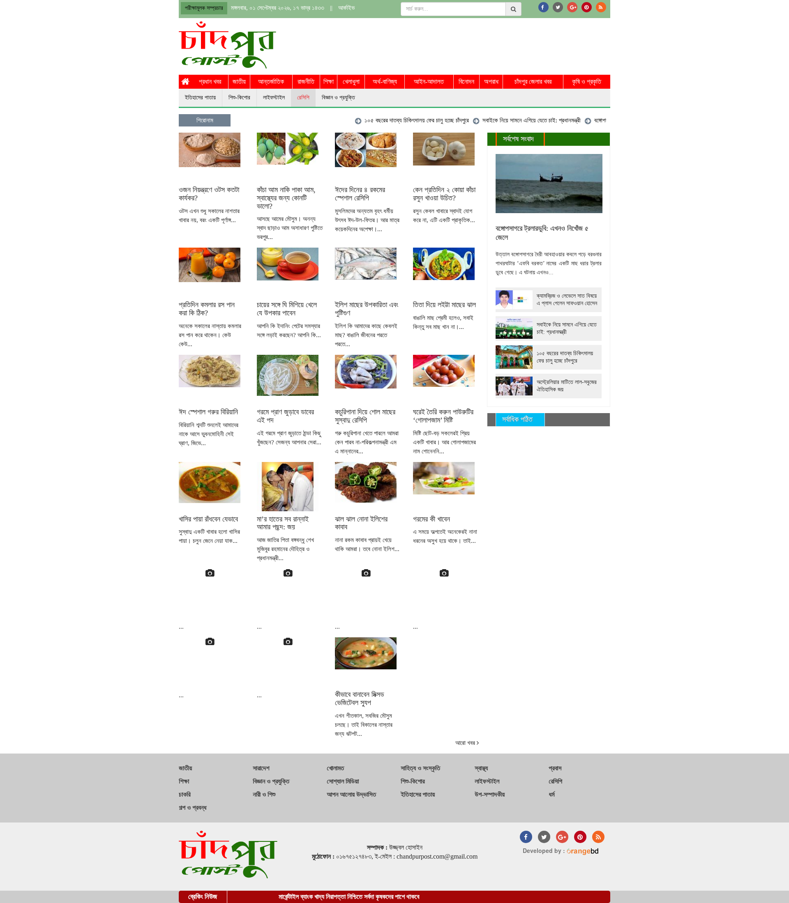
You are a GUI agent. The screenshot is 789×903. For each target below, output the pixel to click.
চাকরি (184, 794)
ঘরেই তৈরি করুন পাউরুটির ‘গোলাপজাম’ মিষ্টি (443, 416)
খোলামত (335, 768)
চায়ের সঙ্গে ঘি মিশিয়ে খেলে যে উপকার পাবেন (287, 309)
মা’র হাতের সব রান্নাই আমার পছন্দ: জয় (283, 523)
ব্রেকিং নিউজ (202, 897)
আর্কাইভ (346, 8)
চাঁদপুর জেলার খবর (532, 81)
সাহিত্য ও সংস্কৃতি (420, 768)
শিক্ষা (328, 81)
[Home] (185, 82)
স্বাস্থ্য (481, 768)
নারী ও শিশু (264, 794)
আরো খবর (466, 743)
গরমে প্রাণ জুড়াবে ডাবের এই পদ (285, 416)
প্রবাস (555, 768)
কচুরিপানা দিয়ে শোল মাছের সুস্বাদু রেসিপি (365, 416)
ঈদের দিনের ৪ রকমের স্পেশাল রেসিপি (360, 194)
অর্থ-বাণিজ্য (385, 81)
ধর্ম (551, 794)
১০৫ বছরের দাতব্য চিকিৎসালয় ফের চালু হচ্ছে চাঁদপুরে (399, 120)
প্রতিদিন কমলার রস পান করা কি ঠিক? (207, 309)
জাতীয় (239, 81)
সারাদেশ (261, 768)
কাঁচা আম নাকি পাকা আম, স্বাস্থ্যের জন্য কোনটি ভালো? (286, 198)
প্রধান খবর (210, 81)
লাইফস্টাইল (274, 97)
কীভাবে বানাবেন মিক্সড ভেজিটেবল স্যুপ (359, 698)
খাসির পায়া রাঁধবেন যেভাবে (208, 519)
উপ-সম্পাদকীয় (490, 794)
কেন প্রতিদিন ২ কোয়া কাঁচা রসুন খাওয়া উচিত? (444, 194)
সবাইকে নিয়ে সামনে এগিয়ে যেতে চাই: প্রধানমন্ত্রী (514, 120)
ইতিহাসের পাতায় (200, 97)
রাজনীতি (306, 81)
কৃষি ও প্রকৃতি (586, 81)
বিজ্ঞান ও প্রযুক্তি (338, 97)
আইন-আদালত (429, 81)
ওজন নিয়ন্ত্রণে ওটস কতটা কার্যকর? (209, 194)
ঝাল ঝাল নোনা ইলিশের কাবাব (361, 523)
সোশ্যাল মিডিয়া (343, 781)
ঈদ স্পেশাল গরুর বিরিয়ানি (208, 412)
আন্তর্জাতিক (271, 81)
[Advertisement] (460, 43)
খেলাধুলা (351, 81)
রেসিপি (303, 97)
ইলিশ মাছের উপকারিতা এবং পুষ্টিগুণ (366, 309)
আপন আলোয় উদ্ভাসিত (351, 794)
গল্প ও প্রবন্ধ (192, 807)
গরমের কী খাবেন (431, 519)
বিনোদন (466, 81)
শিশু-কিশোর (239, 97)
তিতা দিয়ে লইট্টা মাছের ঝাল (444, 305)
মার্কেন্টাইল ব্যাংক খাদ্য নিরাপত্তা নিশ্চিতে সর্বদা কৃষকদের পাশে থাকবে (327, 896)
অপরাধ (491, 81)
